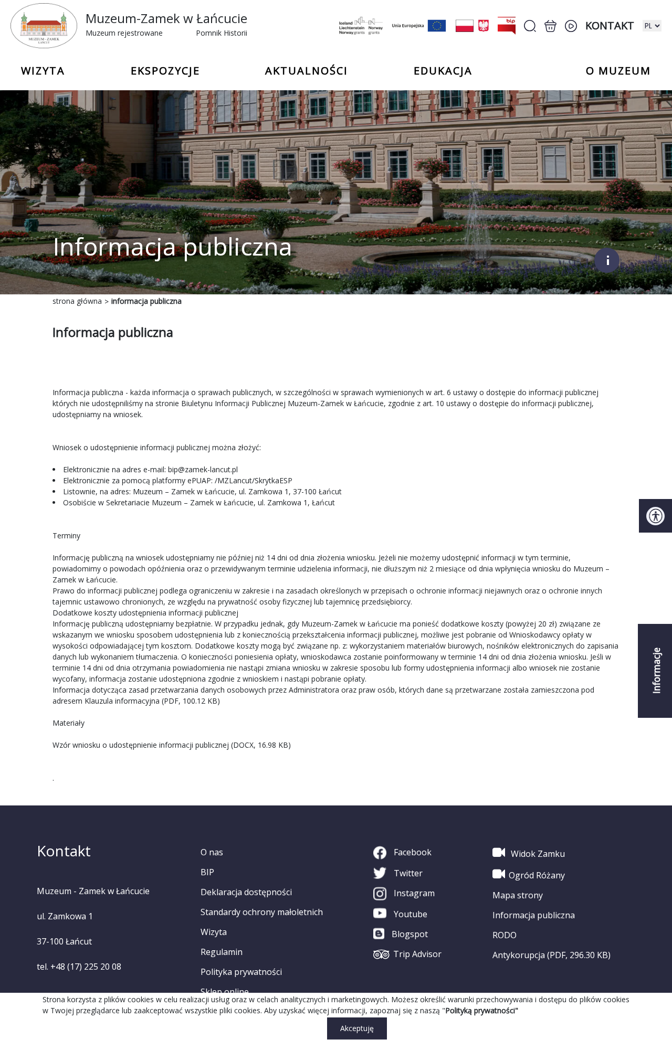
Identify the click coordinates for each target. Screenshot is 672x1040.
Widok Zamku (537, 853)
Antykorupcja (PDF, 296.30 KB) (551, 955)
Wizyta (214, 932)
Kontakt (609, 25)
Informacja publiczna (533, 915)
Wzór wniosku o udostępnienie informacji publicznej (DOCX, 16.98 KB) (171, 745)
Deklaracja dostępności (246, 892)
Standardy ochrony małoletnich (262, 912)
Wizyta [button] (43, 71)
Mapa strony (517, 895)
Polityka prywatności (241, 972)
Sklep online (225, 991)
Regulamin (222, 952)
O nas (212, 852)
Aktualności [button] (306, 71)
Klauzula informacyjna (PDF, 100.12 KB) (152, 701)
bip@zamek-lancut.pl (203, 469)
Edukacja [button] (443, 71)
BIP (207, 872)
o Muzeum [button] (618, 71)
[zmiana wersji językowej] (652, 25)
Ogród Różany (537, 875)
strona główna (77, 301)
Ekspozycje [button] (165, 71)
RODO (504, 935)
